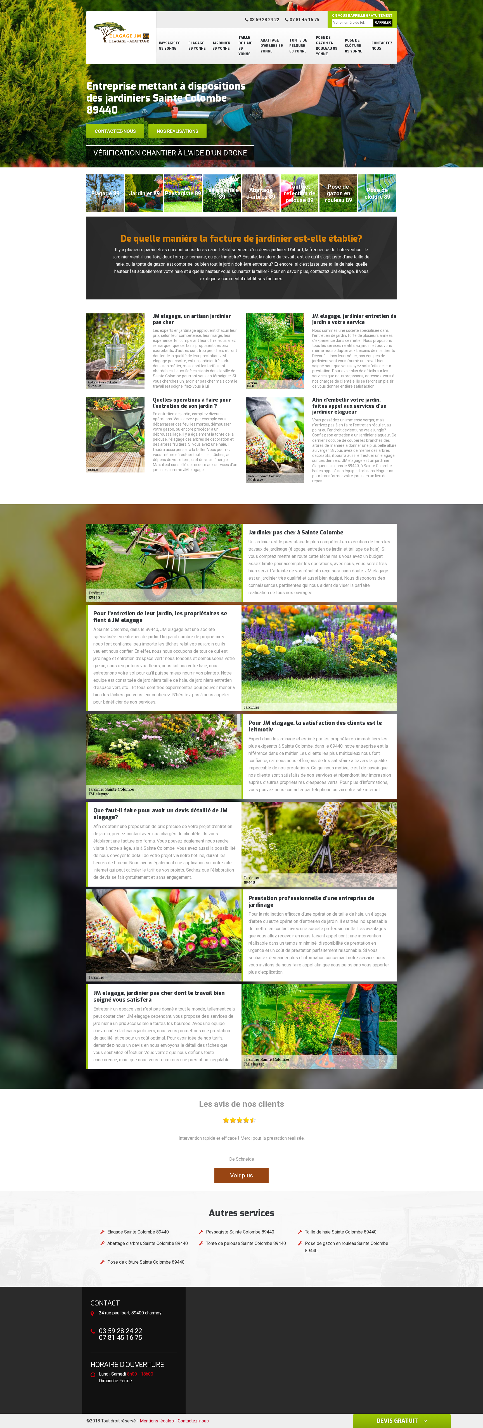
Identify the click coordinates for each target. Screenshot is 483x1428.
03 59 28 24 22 (263, 19)
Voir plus (241, 1175)
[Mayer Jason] (121, 32)
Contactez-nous (115, 131)
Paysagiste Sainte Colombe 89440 (240, 1232)
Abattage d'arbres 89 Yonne (272, 46)
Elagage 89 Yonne (197, 46)
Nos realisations (177, 131)
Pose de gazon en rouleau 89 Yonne (326, 45)
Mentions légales (157, 1421)
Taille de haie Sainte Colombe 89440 (341, 1232)
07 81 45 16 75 (303, 19)
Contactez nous (381, 46)
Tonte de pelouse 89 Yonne (298, 46)
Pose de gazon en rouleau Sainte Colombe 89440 (346, 1247)
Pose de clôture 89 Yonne (353, 46)
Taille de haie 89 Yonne (245, 45)
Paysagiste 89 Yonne (169, 46)
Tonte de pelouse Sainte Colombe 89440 (246, 1243)
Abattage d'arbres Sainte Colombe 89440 (147, 1243)
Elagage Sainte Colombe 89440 (138, 1232)
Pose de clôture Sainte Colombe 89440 (145, 1262)
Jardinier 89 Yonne (221, 46)
